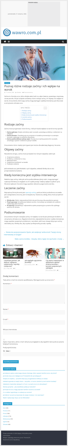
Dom (4, 408)
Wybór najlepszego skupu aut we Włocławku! (16, 398)
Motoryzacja (6, 419)
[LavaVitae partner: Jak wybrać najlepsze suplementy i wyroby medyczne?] (13, 249)
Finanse (5, 411)
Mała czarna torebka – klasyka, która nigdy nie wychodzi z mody (39, 239)
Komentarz (7, 284)
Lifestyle (5, 416)
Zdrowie (7, 83)
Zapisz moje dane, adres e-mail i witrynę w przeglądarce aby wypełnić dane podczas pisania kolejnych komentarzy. (33, 343)
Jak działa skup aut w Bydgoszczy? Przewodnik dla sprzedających (22, 376)
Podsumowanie (27, 119)
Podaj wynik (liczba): (9, 348)
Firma (4, 413)
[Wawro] (5, 41)
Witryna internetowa (10, 329)
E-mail (5, 319)
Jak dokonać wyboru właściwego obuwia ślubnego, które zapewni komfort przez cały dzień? (30, 373)
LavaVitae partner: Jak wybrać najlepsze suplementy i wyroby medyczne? (12, 263)
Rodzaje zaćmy (26, 110)
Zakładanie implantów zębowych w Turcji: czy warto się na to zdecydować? (25, 384)
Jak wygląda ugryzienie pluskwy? (33, 261)
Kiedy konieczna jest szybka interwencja (34, 115)
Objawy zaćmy (26, 113)
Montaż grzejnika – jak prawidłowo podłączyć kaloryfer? (19, 387)
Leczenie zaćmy (27, 117)
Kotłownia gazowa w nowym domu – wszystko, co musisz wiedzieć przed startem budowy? (29, 381)
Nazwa (6, 309)
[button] (44, 108)
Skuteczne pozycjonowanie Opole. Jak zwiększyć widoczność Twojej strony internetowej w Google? (32, 233)
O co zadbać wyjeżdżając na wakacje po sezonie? (17, 392)
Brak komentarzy (28, 92)
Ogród (5, 421)
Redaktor (19, 92)
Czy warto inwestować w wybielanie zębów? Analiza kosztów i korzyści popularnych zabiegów (55, 264)
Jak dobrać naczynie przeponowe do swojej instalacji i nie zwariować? (23, 395)
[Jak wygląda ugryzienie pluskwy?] (34, 249)
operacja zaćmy (31, 192)
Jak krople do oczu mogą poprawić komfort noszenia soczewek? (21, 389)
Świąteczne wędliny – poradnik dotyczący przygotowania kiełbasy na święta (25, 378)
